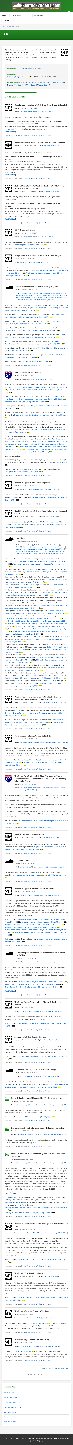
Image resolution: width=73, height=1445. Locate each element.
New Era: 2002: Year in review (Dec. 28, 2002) (35, 1117)
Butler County (26, 547)
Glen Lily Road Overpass (12, 1407)
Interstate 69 (37, 788)
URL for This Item (45, 135)
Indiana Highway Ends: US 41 (17, 77)
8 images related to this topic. (31, 68)
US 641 (61, 553)
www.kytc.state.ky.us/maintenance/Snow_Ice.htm (22, 472)
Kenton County (33, 549)
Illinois (50, 295)
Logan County (37, 1076)
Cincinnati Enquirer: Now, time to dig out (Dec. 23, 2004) (25, 402)
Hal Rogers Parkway (11, 1398)
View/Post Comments (30, 135)
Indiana (10, 85)
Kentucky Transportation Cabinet (49, 549)
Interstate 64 (43, 295)
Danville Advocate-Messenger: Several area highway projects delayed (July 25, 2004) (36, 621)
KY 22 (62, 549)
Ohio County (20, 297)
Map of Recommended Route (15, 1202)
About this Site (9, 1393)
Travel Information (56, 297)
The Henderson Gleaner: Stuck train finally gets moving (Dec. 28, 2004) (30, 330)
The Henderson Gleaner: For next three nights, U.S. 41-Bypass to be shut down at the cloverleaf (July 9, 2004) (34, 712)
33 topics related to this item (44, 379)
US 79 (59, 1076)
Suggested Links (10, 1412)
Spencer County (37, 553)
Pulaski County (26, 553)
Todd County (31, 85)
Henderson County (44, 82)
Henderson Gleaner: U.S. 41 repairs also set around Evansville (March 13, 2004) (33, 924)
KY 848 (29, 1076)
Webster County (43, 85)
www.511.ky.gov (43, 361)
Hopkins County (58, 82)
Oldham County (54, 551)
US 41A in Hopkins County (57, 875)
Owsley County (54, 867)
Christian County (30, 82)
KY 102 (23, 1076)
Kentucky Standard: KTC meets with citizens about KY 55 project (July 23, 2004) (34, 678)
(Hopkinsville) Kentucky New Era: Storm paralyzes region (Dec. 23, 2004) (40, 415)
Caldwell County (26, 293)
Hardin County (60, 293)
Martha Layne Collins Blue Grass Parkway (46, 545)
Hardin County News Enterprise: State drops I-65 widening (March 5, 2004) (32, 987)
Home (3, 26)
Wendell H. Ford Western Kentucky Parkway (40, 299)
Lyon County (63, 295)
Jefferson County (21, 549)
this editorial (36, 1140)
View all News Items (61, 1368)
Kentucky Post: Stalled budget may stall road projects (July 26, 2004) (41, 626)
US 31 (45, 553)
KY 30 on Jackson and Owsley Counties (26, 875)
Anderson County (26, 545)
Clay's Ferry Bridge (10, 1402)
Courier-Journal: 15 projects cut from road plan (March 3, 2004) (41, 982)
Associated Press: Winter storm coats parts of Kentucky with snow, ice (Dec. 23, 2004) (36, 387)
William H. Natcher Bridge (13, 1422)
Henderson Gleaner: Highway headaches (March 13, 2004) (42, 922)
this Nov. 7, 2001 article (37, 1323)
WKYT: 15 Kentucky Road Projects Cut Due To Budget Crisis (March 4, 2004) (32, 984)
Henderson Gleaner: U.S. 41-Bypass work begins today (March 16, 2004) (31, 927)
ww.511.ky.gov (62, 462)
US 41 (51, 111)
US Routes (10, 26)
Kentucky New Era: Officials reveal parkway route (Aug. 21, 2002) (28, 1213)
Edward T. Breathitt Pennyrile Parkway (37, 297)
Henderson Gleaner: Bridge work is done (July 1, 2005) (24, 245)
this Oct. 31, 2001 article (23, 1351)
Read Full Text (10, 132)
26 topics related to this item (45, 962)
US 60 (56, 553)
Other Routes (37, 1318)
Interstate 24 (33, 295)
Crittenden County (37, 547)
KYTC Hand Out (10, 1197)
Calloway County (38, 293)
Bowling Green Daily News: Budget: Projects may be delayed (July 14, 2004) (32, 618)
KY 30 (46, 867)
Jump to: (5, 15)
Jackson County (38, 867)
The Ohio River (20, 85)
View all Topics (47, 1368)
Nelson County (33, 551)
